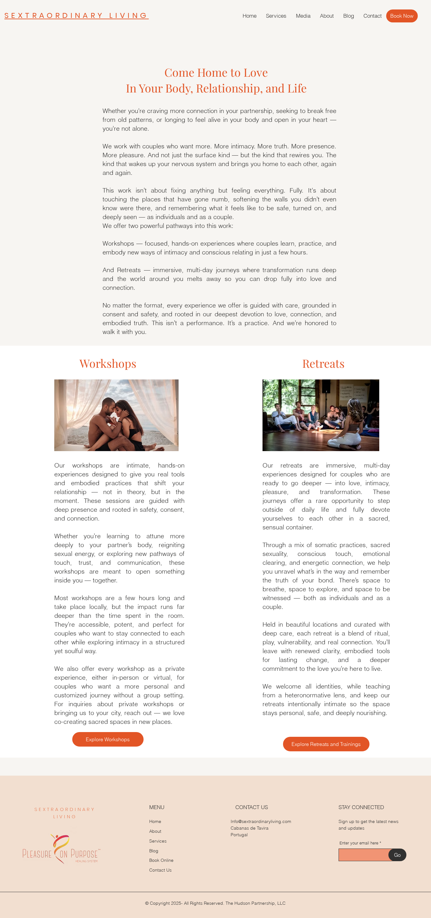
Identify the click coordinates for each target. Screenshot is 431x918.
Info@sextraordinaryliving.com (261, 821)
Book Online (161, 860)
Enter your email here (358, 843)
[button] (276, 16)
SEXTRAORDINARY (65, 809)
